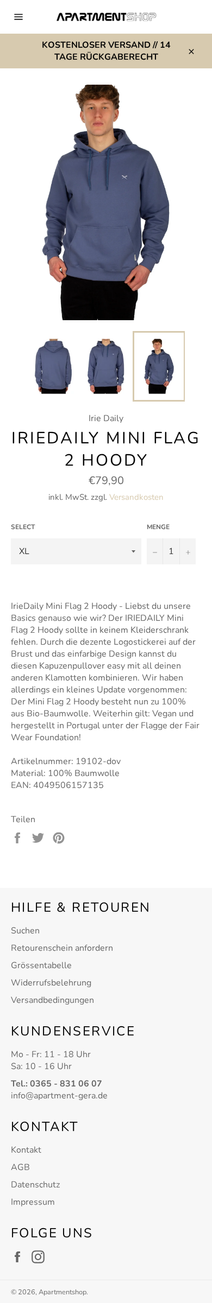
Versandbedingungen (52, 1000)
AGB (20, 1167)
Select (23, 527)
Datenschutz (35, 1185)
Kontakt (26, 1150)
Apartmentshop (62, 1292)
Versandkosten (136, 497)
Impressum (33, 1202)
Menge (158, 527)
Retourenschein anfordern (62, 948)
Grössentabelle (41, 965)
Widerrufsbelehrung (51, 983)
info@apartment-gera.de (59, 1096)
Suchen (25, 931)
